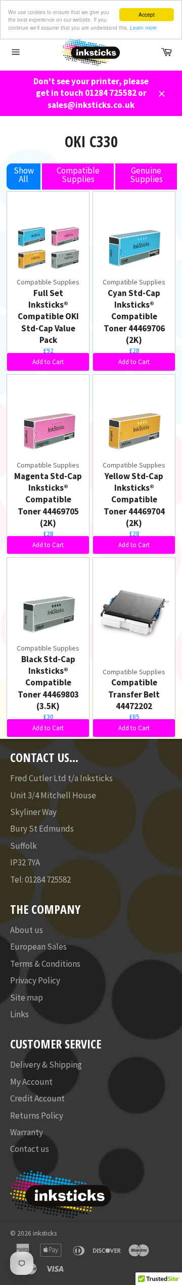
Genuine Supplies (146, 175)
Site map (26, 997)
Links (19, 1014)
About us (26, 930)
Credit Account (37, 1098)
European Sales (38, 946)
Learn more (143, 27)
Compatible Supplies (78, 175)
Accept (147, 14)
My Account (31, 1081)
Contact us (29, 1148)
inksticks (45, 1233)
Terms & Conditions (45, 963)
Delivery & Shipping (46, 1064)
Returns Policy (36, 1115)
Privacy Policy (35, 980)
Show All (24, 175)
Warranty (26, 1132)
